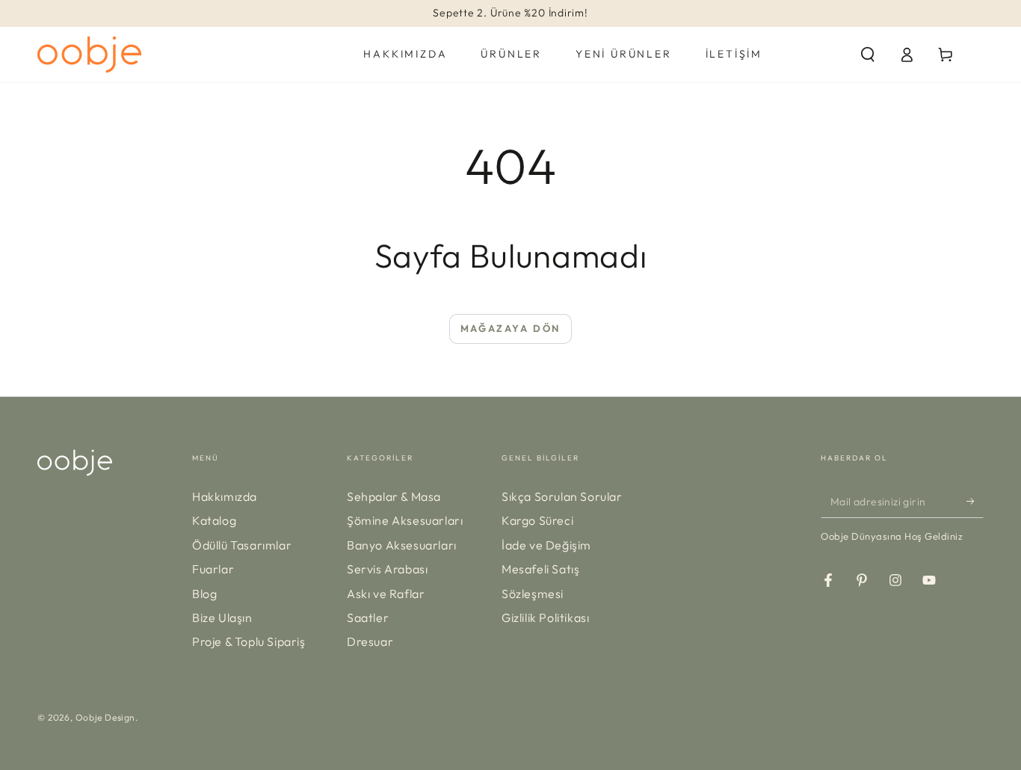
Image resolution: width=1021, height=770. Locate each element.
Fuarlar (213, 568)
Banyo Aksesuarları (402, 545)
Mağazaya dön (510, 328)
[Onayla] (975, 500)
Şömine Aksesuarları (405, 520)
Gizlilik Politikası (545, 617)
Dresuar (370, 641)
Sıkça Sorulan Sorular (562, 496)
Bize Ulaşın (222, 617)
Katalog (214, 520)
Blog (204, 593)
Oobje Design (105, 717)
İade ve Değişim (546, 545)
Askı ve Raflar (386, 593)
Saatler (368, 617)
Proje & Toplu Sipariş (249, 641)
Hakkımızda (224, 496)
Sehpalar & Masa (394, 496)
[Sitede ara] (867, 54)
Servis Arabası (387, 568)
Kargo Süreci (537, 520)
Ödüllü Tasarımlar (242, 545)
